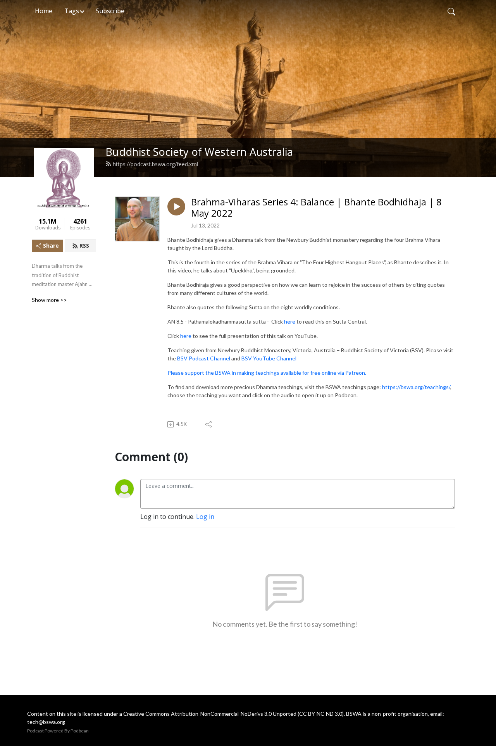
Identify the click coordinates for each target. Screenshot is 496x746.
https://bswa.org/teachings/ (416, 387)
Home (43, 11)
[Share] (209, 424)
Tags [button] (71, 11)
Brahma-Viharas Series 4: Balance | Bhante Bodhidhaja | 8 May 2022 (316, 207)
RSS (84, 245)
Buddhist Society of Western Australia (199, 152)
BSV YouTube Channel (268, 358)
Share (51, 245)
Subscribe (110, 11)
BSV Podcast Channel (203, 358)
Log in (205, 516)
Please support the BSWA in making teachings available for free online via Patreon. (266, 372)
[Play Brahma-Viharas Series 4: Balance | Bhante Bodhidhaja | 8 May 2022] (176, 206)
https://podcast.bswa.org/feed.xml (155, 164)
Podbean (80, 731)
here (290, 321)
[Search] (451, 11)
